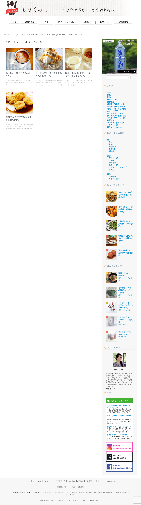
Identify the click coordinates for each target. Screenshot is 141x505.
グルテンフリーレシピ (116, 118)
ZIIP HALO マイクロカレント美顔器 (125, 319)
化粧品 (111, 170)
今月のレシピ (112, 125)
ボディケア (113, 163)
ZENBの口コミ (49, 492)
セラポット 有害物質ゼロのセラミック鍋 (125, 290)
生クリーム (17, 128)
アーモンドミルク (13, 82)
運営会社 (60, 487)
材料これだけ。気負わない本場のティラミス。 (125, 238)
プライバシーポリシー (70, 487)
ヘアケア (112, 160)
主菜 (109, 93)
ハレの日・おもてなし (116, 123)
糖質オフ (110, 120)
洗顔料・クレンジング (118, 167)
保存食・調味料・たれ (116, 104)
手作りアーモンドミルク (82, 80)
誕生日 (56, 80)
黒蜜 (12, 128)
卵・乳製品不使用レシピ (117, 116)
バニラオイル (44, 82)
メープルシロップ (17, 126)
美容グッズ (113, 158)
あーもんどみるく (74, 82)
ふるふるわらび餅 (27, 124)
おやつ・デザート (114, 111)
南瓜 (37, 80)
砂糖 (17, 80)
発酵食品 (110, 102)
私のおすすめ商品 (67, 22)
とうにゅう (50, 85)
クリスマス (42, 80)
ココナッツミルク (11, 80)
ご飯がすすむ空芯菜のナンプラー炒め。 (125, 223)
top (14, 22)
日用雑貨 (112, 176)
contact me (122, 22)
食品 (110, 142)
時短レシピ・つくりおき (117, 109)
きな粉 (15, 124)
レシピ (110, 86)
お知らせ (104, 22)
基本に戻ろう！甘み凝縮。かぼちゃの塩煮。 (125, 209)
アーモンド (71, 85)
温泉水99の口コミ (38, 492)
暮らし (109, 174)
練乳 (28, 128)
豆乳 (28, 82)
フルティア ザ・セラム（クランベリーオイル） (125, 305)
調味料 (111, 151)
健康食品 (112, 147)
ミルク (10, 124)
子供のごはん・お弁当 (116, 106)
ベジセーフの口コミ (71, 495)
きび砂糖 (8, 128)
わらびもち (9, 126)
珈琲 (7, 124)
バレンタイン (52, 82)
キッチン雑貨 (114, 179)
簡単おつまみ (112, 99)
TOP (35, 35)
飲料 (110, 144)
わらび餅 (19, 124)
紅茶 (22, 128)
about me (29, 22)
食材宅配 (112, 149)
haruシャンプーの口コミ (123, 492)
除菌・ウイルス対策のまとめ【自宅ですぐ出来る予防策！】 (97, 492)
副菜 (109, 95)
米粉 (59, 80)
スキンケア (113, 165)
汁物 (109, 97)
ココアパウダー (26, 80)
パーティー (57, 85)
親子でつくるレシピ (115, 127)
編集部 (87, 22)
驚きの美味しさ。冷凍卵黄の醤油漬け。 (125, 252)
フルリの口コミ (73, 492)
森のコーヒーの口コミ (61, 492)
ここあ (25, 82)
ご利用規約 (81, 487)
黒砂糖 (21, 82)
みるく (81, 82)
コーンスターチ (49, 80)
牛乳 (20, 80)
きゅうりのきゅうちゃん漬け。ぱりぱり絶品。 (125, 194)
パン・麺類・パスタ (115, 113)
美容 (109, 156)
